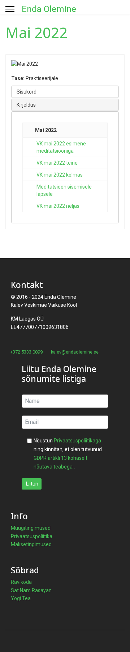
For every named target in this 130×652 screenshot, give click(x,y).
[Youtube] (19, 360)
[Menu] (9, 9)
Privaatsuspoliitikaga (77, 440)
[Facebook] (7, 360)
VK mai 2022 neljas (57, 206)
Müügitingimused (31, 528)
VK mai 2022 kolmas (59, 175)
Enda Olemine (49, 9)
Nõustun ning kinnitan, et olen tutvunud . (68, 454)
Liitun (31, 484)
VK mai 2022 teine (57, 163)
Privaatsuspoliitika (31, 536)
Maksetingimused (31, 544)
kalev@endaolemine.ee (75, 352)
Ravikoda (21, 582)
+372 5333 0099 (26, 352)
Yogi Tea (21, 598)
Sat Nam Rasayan (31, 590)
